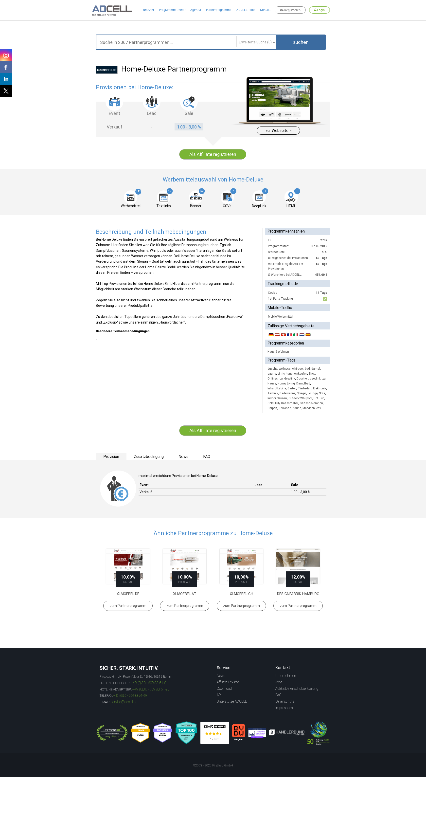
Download (224, 689)
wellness (285, 368)
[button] (301, 42)
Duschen (302, 378)
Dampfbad (303, 383)
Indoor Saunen (277, 398)
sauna (271, 373)
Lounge (313, 393)
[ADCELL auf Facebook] (6, 67)
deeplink (289, 378)
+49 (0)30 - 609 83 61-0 (148, 683)
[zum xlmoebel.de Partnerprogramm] (128, 566)
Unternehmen (285, 676)
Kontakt (265, 10)
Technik (272, 393)
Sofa (322, 393)
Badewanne (287, 393)
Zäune (296, 408)
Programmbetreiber (172, 10)
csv (318, 408)
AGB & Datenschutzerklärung (296, 689)
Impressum (284, 708)
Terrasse (285, 408)
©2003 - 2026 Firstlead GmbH (213, 765)
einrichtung (285, 373)
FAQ (278, 695)
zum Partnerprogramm (128, 606)
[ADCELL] (214, 733)
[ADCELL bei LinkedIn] (6, 79)
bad (307, 368)
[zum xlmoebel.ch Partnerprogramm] (241, 566)
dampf (315, 368)
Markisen (308, 408)
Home (281, 383)
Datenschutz (284, 701)
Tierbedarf (305, 388)
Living (291, 383)
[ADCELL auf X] (6, 91)
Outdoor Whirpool (300, 398)
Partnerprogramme (218, 10)
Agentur (195, 10)
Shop (312, 373)
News (221, 676)
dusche (272, 368)
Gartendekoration (311, 403)
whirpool (297, 368)
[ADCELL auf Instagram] (6, 55)
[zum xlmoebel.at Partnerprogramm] (184, 566)
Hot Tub (319, 398)
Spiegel (301, 393)
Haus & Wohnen (278, 351)
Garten (291, 388)
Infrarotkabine (276, 388)
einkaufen (300, 373)
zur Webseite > (278, 130)
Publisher (148, 10)
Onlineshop (275, 378)
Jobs (279, 682)
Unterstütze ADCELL (232, 701)
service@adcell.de (124, 702)
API (219, 695)
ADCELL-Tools (245, 10)
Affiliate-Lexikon (228, 682)
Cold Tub (273, 403)
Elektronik (319, 388)
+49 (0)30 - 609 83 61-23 (151, 689)
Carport (272, 408)
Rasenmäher (289, 403)
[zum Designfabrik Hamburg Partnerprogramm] (298, 566)
